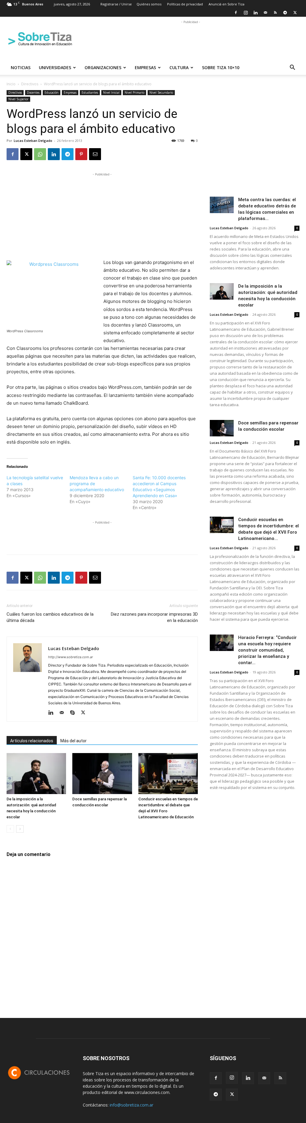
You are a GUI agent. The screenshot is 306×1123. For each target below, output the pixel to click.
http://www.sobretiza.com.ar (70, 657)
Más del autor (73, 740)
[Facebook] (235, 12)
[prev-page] (10, 829)
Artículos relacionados (31, 740)
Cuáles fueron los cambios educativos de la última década (50, 617)
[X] (294, 12)
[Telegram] (285, 12)
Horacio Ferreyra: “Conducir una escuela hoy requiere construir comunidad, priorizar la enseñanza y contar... (267, 650)
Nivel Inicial (111, 92)
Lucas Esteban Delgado (33, 140)
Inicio (11, 83)
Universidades (55, 67)
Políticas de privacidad (185, 4)
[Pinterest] (81, 154)
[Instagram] (245, 12)
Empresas (145, 67)
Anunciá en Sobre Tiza (226, 4)
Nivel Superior (18, 99)
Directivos (29, 83)
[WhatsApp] (40, 154)
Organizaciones (103, 67)
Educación (52, 92)
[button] (292, 68)
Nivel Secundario (161, 92)
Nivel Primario (134, 92)
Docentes (33, 92)
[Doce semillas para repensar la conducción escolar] (102, 773)
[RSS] (275, 12)
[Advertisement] (191, 39)
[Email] (95, 154)
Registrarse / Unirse (116, 4)
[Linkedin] (255, 12)
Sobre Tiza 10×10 (220, 67)
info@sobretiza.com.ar (131, 1105)
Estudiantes (90, 92)
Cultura (179, 67)
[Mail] (265, 12)
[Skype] (74, 713)
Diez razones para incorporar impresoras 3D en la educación (154, 617)
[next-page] (20, 829)
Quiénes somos (149, 4)
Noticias (20, 67)
